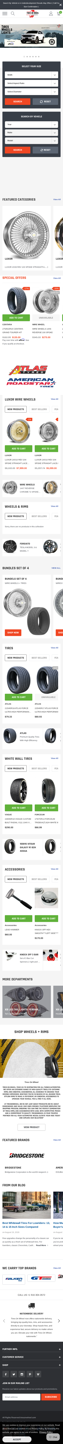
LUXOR (9, 259)
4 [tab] (33, 56)
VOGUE (8, 815)
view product (31, 1127)
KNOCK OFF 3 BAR (29, 954)
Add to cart (16, 318)
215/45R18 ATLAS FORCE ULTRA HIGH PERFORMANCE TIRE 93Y (18, 710)
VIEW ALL (56, 568)
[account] (51, 13)
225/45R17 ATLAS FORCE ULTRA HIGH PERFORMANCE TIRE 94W (48, 710)
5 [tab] (36, 56)
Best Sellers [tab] (39, 409)
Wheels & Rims (16, 506)
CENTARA (7, 324)
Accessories (15, 869)
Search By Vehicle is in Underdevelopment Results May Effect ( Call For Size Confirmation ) (31, 5)
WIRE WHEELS (27, 484)
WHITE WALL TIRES (18, 759)
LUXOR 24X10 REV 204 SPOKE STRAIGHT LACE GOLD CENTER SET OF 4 (16, 462)
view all (57, 199)
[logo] (31, 14)
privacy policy (46, 1432)
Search (17, 101)
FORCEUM (40, 815)
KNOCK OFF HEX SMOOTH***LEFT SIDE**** (46, 931)
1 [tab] (24, 56)
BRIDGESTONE (13, 1167)
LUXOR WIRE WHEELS (20, 399)
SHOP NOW (13, 632)
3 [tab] (30, 56)
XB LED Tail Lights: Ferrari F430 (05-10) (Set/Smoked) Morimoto (22, 1009)
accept (17, 1439)
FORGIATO (25, 543)
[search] (13, 14)
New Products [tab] (15, 409)
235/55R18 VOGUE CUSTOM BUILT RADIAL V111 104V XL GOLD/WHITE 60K (18, 821)
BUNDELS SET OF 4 (16, 579)
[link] (26, 238)
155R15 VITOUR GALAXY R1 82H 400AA (28, 847)
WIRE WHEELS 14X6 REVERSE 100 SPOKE (42, 331)
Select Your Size (31, 66)
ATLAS (8, 704)
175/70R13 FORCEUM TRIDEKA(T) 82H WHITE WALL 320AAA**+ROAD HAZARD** (48, 821)
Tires (9, 648)
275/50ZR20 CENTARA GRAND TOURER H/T (12, 331)
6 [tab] (38, 56)
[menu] (4, 13)
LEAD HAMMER (12, 930)
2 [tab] (27, 56)
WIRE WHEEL (38, 324)
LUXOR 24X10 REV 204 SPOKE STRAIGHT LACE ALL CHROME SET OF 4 (48, 462)
